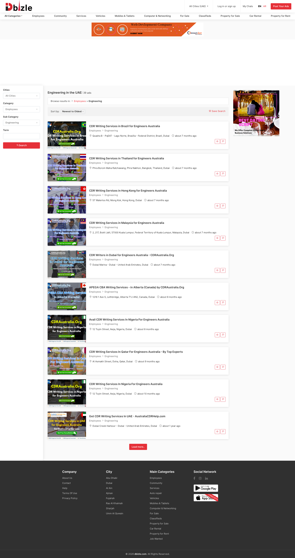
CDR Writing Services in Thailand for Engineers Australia (126, 158)
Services (81, 15)
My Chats (248, 6)
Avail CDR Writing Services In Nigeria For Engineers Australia (129, 319)
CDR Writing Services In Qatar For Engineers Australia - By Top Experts (136, 351)
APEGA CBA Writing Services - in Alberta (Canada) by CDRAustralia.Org (136, 287)
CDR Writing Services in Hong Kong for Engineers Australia (128, 190)
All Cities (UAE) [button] (197, 6)
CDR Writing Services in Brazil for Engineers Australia (124, 126)
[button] (21, 96)
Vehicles (100, 15)
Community (60, 15)
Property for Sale (230, 15)
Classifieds (205, 15)
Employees (38, 15)
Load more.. (138, 446)
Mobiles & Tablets (124, 15)
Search (23, 145)
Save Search (218, 111)
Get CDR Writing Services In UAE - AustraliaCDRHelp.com (127, 416)
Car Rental (255, 15)
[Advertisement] (147, 62)
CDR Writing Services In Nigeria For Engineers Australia (125, 384)
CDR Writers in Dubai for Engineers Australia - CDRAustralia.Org (131, 255)
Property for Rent (280, 15)
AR (264, 6)
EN (259, 6)
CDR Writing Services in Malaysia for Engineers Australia (126, 222)
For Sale (184, 15)
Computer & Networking (157, 15)
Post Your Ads (281, 6)
